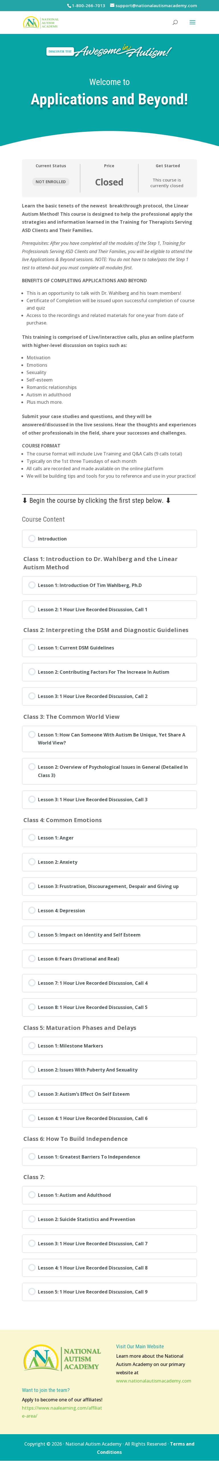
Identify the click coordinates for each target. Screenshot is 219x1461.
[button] (192, 26)
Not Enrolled (51, 181)
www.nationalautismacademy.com (153, 1381)
